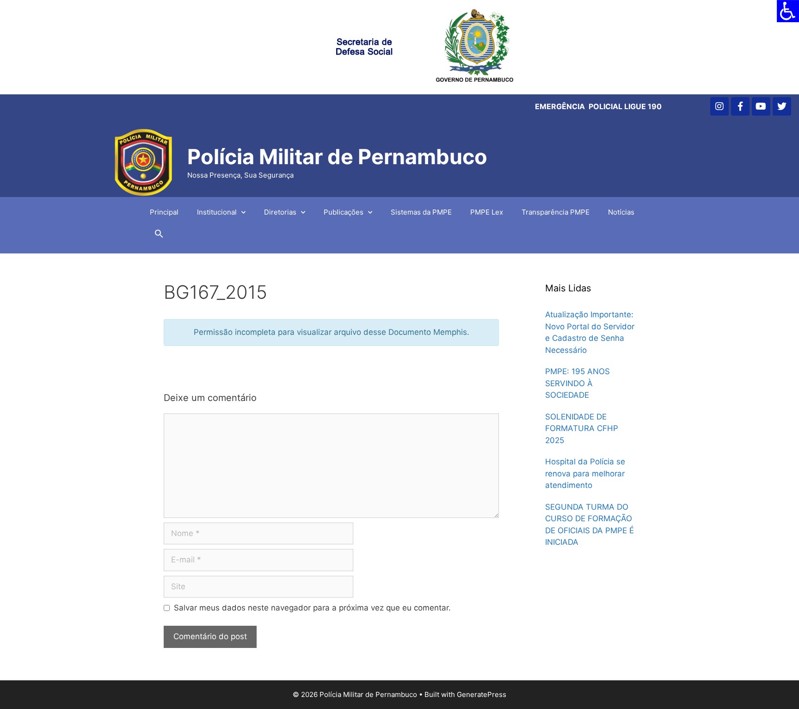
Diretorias (280, 212)
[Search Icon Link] (159, 236)
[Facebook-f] (740, 106)
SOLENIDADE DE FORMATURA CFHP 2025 (581, 428)
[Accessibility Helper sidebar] (788, 11)
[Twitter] (782, 106)
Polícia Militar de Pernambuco (337, 156)
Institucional (217, 212)
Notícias (621, 212)
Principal (164, 212)
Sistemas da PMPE (421, 212)
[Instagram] (719, 106)
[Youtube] (761, 106)
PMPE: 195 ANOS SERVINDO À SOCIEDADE (577, 383)
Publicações (343, 212)
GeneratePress (481, 694)
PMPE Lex (486, 212)
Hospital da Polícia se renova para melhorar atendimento (585, 473)
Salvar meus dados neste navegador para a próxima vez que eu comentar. (312, 607)
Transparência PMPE (556, 212)
